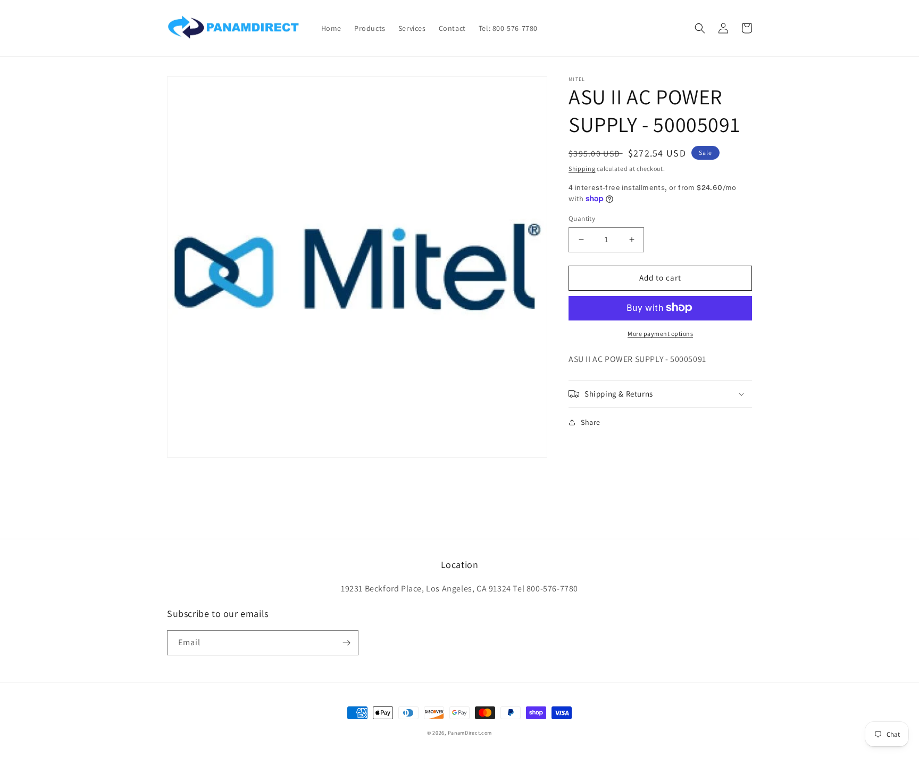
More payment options (660, 333)
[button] (700, 28)
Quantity (582, 218)
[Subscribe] (346, 642)
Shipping (582, 168)
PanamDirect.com (470, 732)
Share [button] (590, 422)
